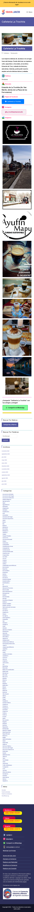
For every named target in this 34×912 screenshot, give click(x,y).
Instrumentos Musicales (9, 643)
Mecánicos (5, 673)
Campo (4, 534)
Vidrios (4, 779)
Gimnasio (5, 622)
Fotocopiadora (6, 617)
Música (4, 688)
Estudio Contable (7, 603)
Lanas (4, 652)
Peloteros (5, 706)
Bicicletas (5, 529)
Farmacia (5, 608)
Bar (3, 523)
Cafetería (6, 53)
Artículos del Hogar (8, 516)
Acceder (4, 790)
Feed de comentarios (7, 793)
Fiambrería (5, 612)
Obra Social (5, 694)
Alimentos (5, 506)
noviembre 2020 (5, 469)
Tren (4, 768)
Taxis (4, 758)
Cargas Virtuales (7, 536)
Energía (4, 598)
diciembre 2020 (5, 466)
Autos (4, 520)
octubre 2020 (5, 472)
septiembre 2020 (6, 475)
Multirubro (5, 685)
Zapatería (5, 780)
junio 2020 (4, 484)
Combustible (6, 544)
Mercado (5, 674)
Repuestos (5, 727)
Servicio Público (7, 746)
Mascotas (5, 668)
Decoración (6, 567)
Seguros (5, 744)
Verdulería (5, 773)
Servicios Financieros (8, 749)
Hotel (4, 626)
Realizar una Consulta (9, 868)
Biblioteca (5, 527)
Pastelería (5, 704)
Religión (5, 723)
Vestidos (5, 775)
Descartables (6, 570)
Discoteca (5, 577)
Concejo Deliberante (8, 551)
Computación (6, 548)
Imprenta (5, 633)
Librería (5, 659)
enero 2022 (4, 463)
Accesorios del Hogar (8, 496)
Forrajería (5, 615)
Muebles (5, 683)
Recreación (5, 720)
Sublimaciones (6, 754)
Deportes (5, 569)
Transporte (5, 767)
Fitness (4, 614)
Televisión (5, 763)
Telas (4, 761)
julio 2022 (4, 457)
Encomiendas (6, 596)
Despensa (5, 572)
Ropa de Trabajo (7, 730)
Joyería (4, 645)
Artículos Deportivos (8, 518)
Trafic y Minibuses (7, 765)
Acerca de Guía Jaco (9, 856)
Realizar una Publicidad (10, 862)
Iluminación (5, 631)
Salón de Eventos (7, 739)
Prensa (4, 716)
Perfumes (5, 709)
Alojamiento (6, 508)
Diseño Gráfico (6, 581)
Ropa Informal (6, 734)
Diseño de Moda (7, 579)
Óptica (4, 695)
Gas (3, 621)
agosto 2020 (5, 478)
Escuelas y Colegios (8, 600)
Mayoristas (5, 671)
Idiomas (5, 628)
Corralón (5, 556)
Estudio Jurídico (7, 605)
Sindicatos (5, 751)
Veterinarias (6, 777)
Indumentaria (6, 635)
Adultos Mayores (7, 499)
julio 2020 (4, 481)
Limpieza (5, 661)
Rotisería (5, 735)
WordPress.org (5, 795)
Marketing (5, 666)
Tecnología (5, 760)
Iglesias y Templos (7, 629)
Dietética (5, 575)
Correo (4, 558)
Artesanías (5, 515)
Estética (5, 602)
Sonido (4, 753)
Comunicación (6, 549)
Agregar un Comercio (9, 859)
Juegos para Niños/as (8, 647)
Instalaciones (6, 640)
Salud (4, 740)
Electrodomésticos (7, 591)
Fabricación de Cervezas (9, 607)
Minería (5, 680)
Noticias (5, 692)
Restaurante (14, 53)
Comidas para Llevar (8, 546)
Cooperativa (6, 555)
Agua (4, 503)
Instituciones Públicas (8, 641)
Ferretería (5, 610)
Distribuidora (6, 582)
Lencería (5, 657)
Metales (5, 678)
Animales (5, 509)
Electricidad (6, 589)
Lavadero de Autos (7, 654)
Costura (5, 560)
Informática (5, 636)
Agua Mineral (6, 504)
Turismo (5, 770)
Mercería (5, 676)
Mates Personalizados (8, 669)
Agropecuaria (6, 501)
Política (5, 713)
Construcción (6, 553)
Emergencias (6, 593)
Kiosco (4, 650)
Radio (4, 718)
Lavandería (5, 655)
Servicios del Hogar (8, 747)
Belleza (5, 525)
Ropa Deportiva (6, 732)
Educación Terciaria (8, 588)
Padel (4, 697)
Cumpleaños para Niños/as (9, 565)
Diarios (4, 574)
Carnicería (5, 537)
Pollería (5, 714)
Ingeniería (5, 638)
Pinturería (5, 711)
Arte (4, 513)
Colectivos (5, 542)
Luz (3, 664)
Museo (4, 687)
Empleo (4, 595)
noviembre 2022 (5, 451)
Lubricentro (6, 662)
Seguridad (5, 742)
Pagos (4, 699)
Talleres (5, 756)
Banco (4, 522)
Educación (5, 586)
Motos (4, 681)
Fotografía (5, 619)
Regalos (5, 721)
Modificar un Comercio (10, 865)
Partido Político (7, 702)
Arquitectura (6, 511)
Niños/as (5, 690)
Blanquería (5, 530)
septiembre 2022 (6, 454)
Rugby (4, 737)
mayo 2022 (4, 460)
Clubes (4, 541)
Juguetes (5, 648)
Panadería (5, 701)
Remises (5, 725)
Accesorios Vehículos (8, 497)
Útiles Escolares (7, 772)
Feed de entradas (6, 792)
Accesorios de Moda (8, 494)
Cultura (4, 563)
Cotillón (5, 562)
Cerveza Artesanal (7, 539)
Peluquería (5, 707)
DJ (3, 584)
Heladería (5, 624)
